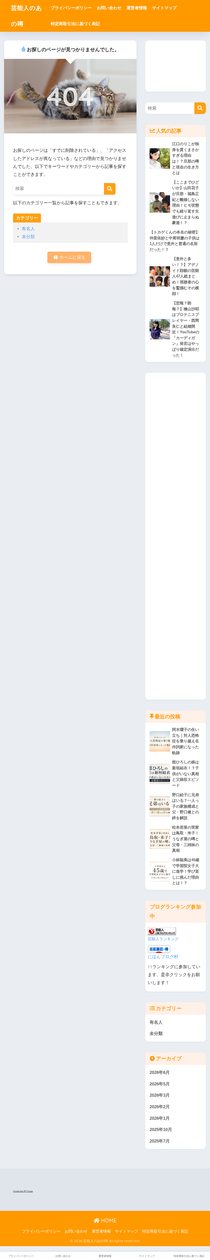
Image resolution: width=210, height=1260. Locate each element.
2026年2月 (160, 1106)
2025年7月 (160, 1141)
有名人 (28, 228)
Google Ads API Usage (23, 1191)
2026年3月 (160, 1095)
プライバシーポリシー (71, 8)
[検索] (110, 189)
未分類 (28, 236)
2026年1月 (160, 1118)
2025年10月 (161, 1129)
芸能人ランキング (163, 939)
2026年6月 (160, 1072)
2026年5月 (160, 1084)
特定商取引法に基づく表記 (75, 24)
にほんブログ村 (163, 956)
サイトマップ (164, 8)
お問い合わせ (109, 8)
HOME (108, 1220)
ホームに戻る (72, 257)
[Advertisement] (175, 66)
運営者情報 (137, 8)
